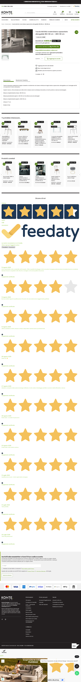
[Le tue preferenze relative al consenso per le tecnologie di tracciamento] (2, 679)
